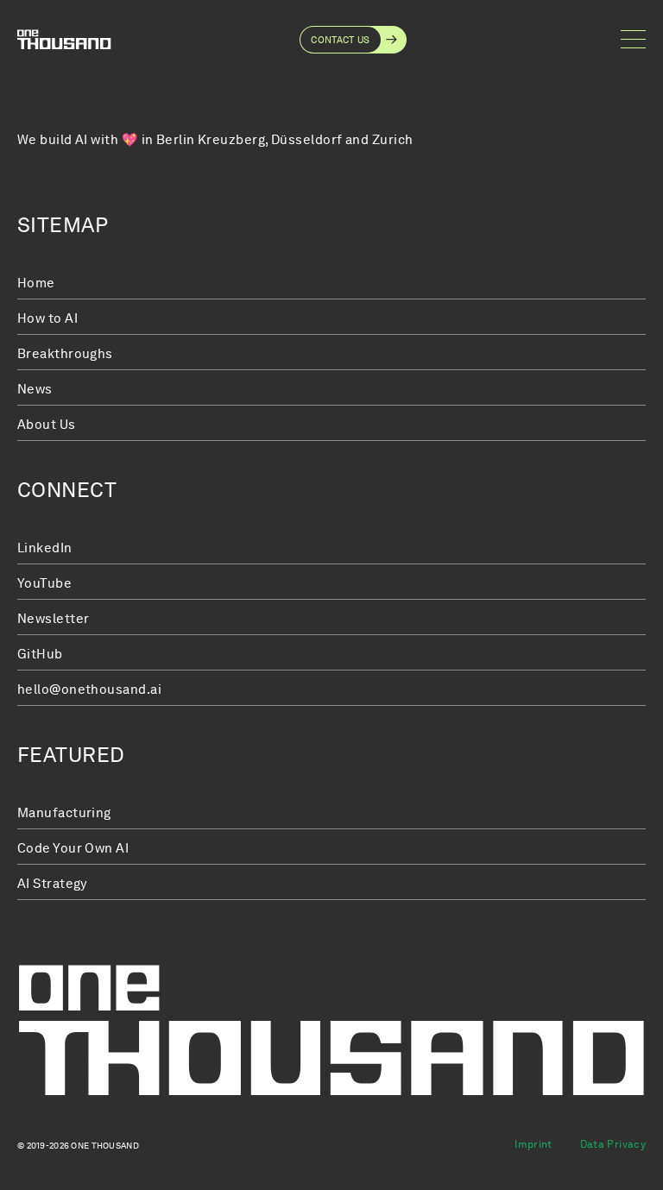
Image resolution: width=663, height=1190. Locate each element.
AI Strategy (52, 883)
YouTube (44, 583)
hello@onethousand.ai (89, 689)
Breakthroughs (65, 354)
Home (36, 283)
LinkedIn (45, 548)
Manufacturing (64, 813)
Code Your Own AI (73, 848)
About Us (46, 424)
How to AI (47, 318)
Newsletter (53, 618)
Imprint (533, 1144)
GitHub (40, 654)
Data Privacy (613, 1144)
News (35, 389)
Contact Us (340, 40)
